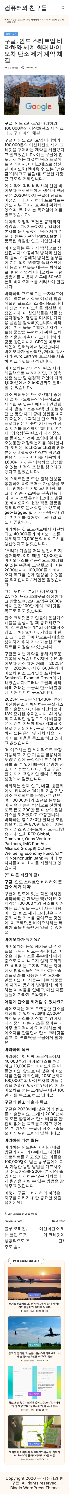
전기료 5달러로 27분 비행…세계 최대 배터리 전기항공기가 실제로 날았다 (35, 1305)
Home (7, 19)
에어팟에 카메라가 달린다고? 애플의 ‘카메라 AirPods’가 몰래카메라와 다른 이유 (34, 1453)
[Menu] (58, 8)
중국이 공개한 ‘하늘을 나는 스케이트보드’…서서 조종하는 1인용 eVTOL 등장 (34, 1355)
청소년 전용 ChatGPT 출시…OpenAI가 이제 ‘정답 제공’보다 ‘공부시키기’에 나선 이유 (34, 1404)
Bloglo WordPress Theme (34, 1487)
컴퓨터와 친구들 (25, 8)
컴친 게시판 (11, 34)
